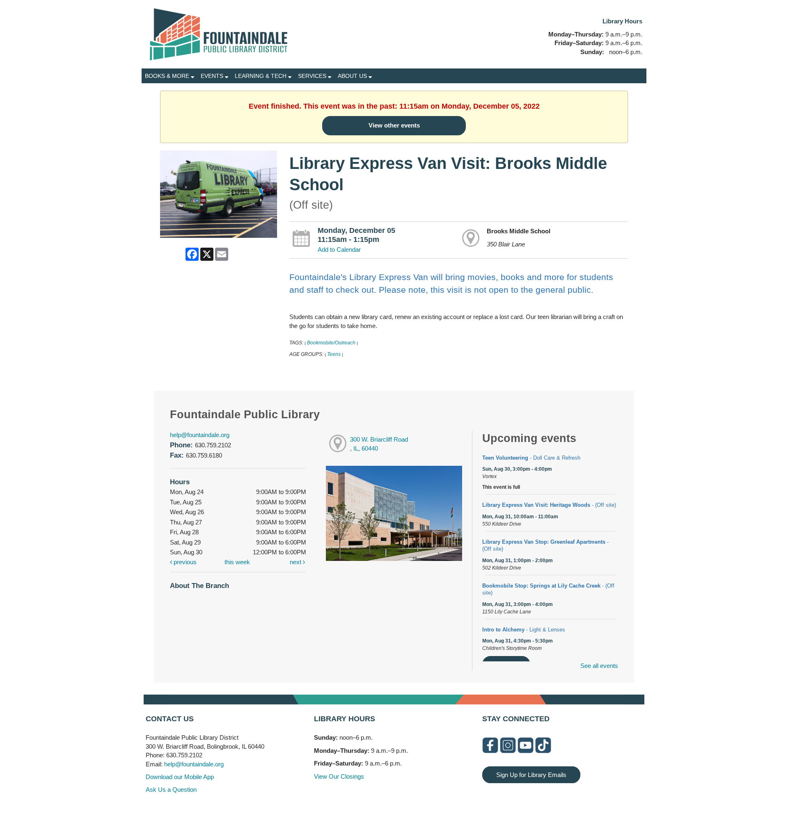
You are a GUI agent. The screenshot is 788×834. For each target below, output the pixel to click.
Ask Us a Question (171, 789)
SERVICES (313, 76)
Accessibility (410, 810)
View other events (394, 125)
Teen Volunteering (531, 458)
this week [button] (237, 561)
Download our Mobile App (180, 776)
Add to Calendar (339, 249)
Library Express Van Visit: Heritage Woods (549, 505)
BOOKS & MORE (168, 76)
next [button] (296, 561)
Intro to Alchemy (523, 630)
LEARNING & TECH (261, 76)
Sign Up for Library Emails (531, 774)
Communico (444, 810)
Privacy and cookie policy (360, 810)
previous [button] (184, 561)
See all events (599, 665)
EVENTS (213, 76)
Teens (334, 354)
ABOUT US (353, 76)
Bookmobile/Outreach (331, 343)
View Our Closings (339, 776)
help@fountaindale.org (199, 434)
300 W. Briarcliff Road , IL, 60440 (379, 444)
